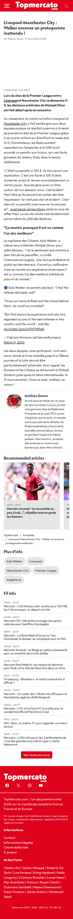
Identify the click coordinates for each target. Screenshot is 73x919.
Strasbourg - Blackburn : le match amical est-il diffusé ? (34, 680)
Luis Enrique (22, 872)
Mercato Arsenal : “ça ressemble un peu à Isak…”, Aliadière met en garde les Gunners (31, 512)
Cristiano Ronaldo (32, 877)
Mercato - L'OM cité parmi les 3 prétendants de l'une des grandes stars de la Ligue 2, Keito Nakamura (35, 741)
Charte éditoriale (16, 847)
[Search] (66, 6)
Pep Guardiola (14, 882)
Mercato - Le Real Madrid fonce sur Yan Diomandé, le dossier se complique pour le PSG (35, 637)
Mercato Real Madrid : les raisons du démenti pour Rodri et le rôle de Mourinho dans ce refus (34, 666)
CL (46, 907)
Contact (9, 838)
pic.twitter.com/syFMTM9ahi (24, 329)
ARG (41, 907)
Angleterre (14, 580)
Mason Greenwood (47, 887)
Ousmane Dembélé (17, 887)
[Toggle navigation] (7, 6)
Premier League (46, 570)
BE (55, 907)
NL (60, 907)
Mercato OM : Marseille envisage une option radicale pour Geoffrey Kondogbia (33, 622)
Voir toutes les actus (36, 755)
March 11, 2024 (14, 342)
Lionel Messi (55, 877)
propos (11, 852)
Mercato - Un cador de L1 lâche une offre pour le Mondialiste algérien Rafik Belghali (35, 695)
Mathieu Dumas (36, 396)
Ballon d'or (13, 868)
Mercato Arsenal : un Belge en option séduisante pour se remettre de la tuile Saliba (35, 651)
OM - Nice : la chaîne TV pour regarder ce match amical (35, 724)
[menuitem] (66, 6)
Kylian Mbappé (33, 868)
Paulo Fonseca (14, 892)
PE (51, 907)
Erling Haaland (43, 872)
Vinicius (32, 882)
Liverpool (11, 100)
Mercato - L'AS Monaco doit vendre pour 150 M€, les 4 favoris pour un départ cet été (36, 607)
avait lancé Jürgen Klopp (27, 209)
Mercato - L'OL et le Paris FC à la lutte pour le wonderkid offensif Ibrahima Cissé (33, 710)
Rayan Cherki (49, 882)
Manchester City (15, 123)
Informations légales (18, 843)
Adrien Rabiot (36, 892)
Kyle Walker (15, 561)
